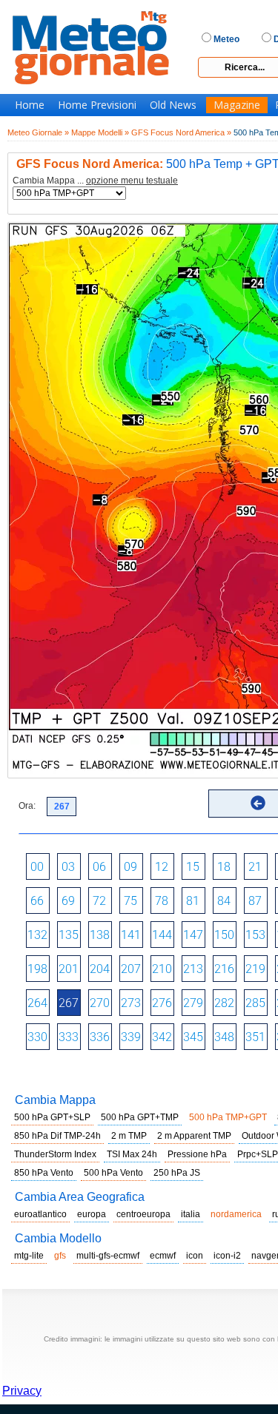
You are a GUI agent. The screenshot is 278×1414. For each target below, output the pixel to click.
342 (162, 1037)
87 (255, 901)
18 (224, 867)
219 (255, 969)
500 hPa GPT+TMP (140, 1117)
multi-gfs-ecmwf (107, 1255)
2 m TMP (129, 1136)
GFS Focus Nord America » (181, 132)
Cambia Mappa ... (95, 181)
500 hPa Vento (113, 1173)
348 (224, 1037)
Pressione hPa (197, 1154)
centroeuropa (143, 1214)
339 (131, 1037)
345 (193, 1037)
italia (190, 1214)
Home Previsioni (97, 105)
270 (100, 1003)
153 (255, 935)
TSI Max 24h (132, 1154)
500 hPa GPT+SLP (52, 1117)
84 (224, 901)
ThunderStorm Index (55, 1154)
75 (130, 901)
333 (69, 1037)
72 (99, 901)
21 (255, 867)
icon (194, 1255)
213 (193, 969)
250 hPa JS (176, 1173)
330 (37, 1037)
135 (69, 935)
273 (131, 1003)
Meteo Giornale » (38, 132)
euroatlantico (40, 1214)
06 (99, 867)
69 (68, 901)
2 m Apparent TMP (194, 1136)
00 (37, 867)
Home (29, 105)
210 (162, 969)
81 (192, 901)
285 (255, 1003)
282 (224, 1003)
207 (131, 969)
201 (69, 969)
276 (162, 1003)
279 (193, 1003)
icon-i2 (227, 1255)
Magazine (237, 105)
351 (255, 1037)
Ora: (27, 806)
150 (224, 935)
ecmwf (163, 1255)
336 (100, 1037)
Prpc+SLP (257, 1154)
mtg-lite (29, 1255)
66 (37, 901)
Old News (173, 105)
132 (37, 935)
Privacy (22, 1390)
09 (130, 867)
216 (224, 969)
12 (161, 867)
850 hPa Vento (43, 1173)
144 (162, 935)
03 (68, 867)
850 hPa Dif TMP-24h (57, 1136)
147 (193, 935)
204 (100, 969)
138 (100, 935)
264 (37, 1003)
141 (131, 935)
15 (192, 867)
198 (37, 969)
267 (69, 1003)
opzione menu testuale (132, 180)
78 (161, 901)
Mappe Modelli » (100, 132)
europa (91, 1214)
